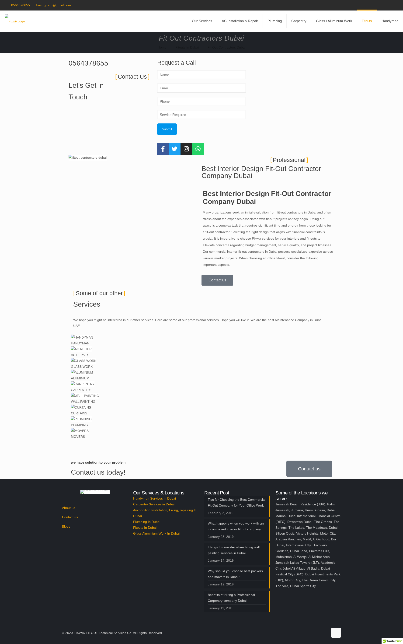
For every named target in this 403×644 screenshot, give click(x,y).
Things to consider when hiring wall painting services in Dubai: (234, 550)
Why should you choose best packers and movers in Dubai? (235, 574)
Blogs (66, 526)
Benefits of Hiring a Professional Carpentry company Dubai (231, 597)
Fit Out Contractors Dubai (226, 47)
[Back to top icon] (336, 633)
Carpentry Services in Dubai (153, 504)
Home (162, 47)
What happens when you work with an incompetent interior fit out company (236, 526)
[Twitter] (175, 149)
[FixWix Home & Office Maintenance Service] (15, 21)
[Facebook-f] (163, 149)
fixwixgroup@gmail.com (53, 5)
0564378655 (20, 5)
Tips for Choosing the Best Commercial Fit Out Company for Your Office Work (236, 502)
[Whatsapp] (198, 149)
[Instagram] (186, 149)
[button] (201, 442)
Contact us (70, 517)
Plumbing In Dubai (146, 522)
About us (68, 508)
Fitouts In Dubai (187, 47)
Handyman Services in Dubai (154, 498)
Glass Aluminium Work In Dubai (156, 533)
